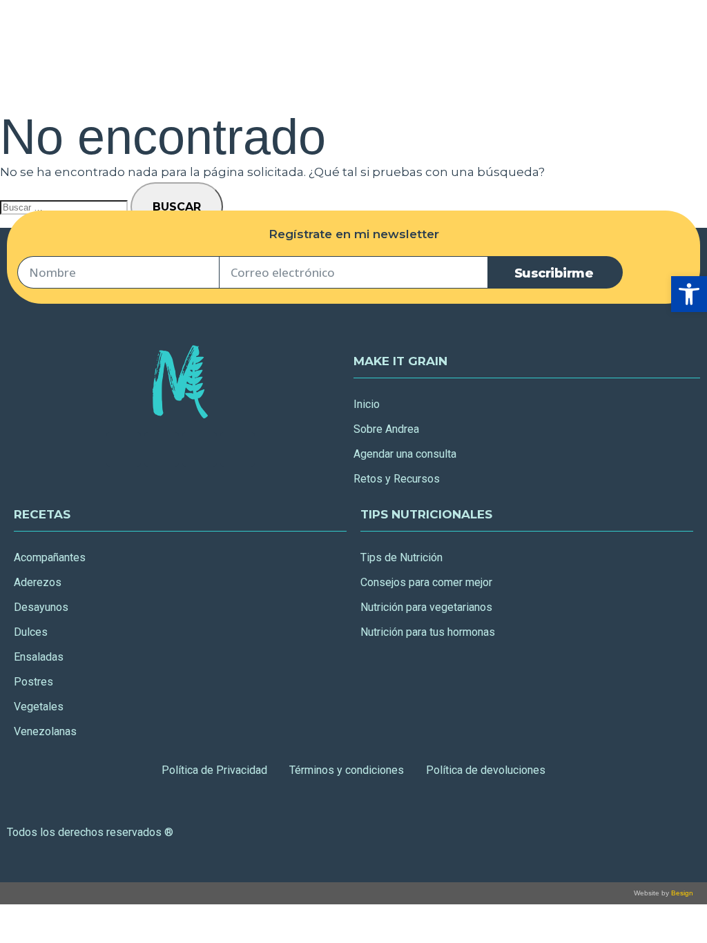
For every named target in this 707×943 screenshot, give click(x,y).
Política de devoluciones (485, 770)
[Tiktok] (237, 449)
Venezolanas (45, 731)
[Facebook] (123, 449)
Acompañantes (50, 557)
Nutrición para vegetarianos (426, 607)
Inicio (367, 404)
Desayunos (41, 607)
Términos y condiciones (346, 770)
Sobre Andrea (386, 429)
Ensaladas (39, 656)
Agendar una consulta (405, 453)
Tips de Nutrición (401, 557)
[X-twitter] (161, 449)
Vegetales (39, 706)
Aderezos (37, 582)
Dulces (31, 632)
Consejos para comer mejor (426, 582)
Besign (681, 893)
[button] (689, 294)
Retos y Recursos (397, 478)
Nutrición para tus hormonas (427, 632)
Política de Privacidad (214, 770)
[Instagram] (199, 449)
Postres (33, 681)
